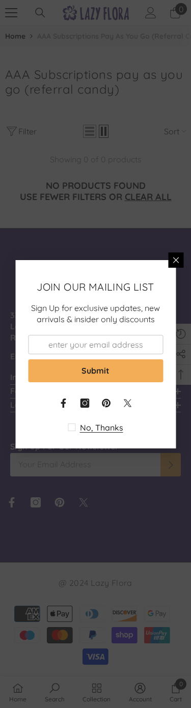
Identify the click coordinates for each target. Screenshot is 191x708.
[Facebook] (63, 403)
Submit (95, 370)
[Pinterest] (106, 403)
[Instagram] (85, 403)
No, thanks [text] (101, 427)
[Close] (175, 260)
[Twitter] (128, 403)
